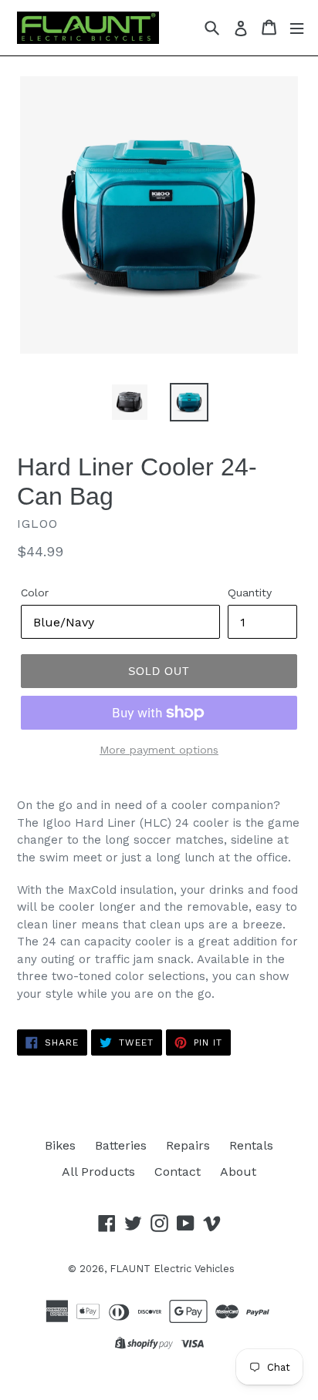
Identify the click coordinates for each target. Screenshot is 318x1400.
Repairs (188, 1145)
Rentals (251, 1145)
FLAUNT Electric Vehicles (172, 1268)
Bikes (60, 1145)
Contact (177, 1171)
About (238, 1171)
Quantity (250, 592)
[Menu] (297, 27)
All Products (98, 1171)
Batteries (121, 1145)
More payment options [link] (159, 750)
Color (35, 592)
